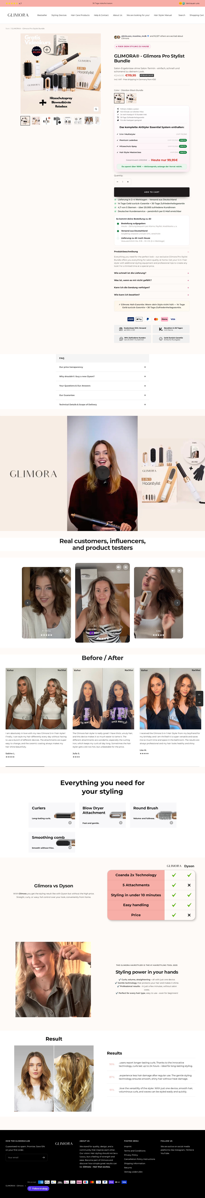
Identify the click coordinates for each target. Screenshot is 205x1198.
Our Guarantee (67, 395)
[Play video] (102, 473)
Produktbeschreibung (126, 251)
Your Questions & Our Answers (74, 385)
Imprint (128, 1146)
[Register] (43, 1157)
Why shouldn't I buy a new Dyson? (77, 376)
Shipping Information (134, 1163)
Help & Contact (101, 15)
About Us (117, 15)
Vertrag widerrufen (133, 1172)
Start (8, 28)
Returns (128, 1167)
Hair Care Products (80, 15)
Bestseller (42, 15)
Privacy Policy (131, 1155)
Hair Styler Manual (163, 15)
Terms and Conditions (134, 1151)
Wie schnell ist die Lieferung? (130, 273)
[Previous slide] (27, 602)
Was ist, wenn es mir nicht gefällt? (133, 280)
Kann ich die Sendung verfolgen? (132, 287)
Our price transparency (71, 367)
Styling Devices (59, 15)
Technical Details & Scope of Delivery (78, 404)
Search (182, 15)
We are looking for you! (138, 15)
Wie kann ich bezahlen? (127, 295)
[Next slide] (177, 602)
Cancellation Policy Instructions (139, 1159)
